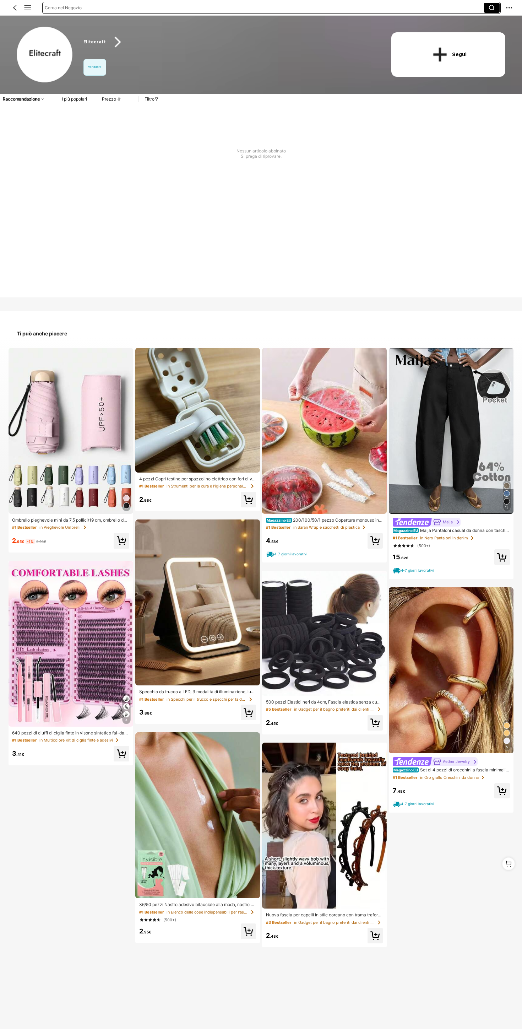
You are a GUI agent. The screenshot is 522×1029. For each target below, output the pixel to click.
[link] (45, 55)
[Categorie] (27, 8)
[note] (287, 554)
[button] (15, 8)
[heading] (228, 42)
